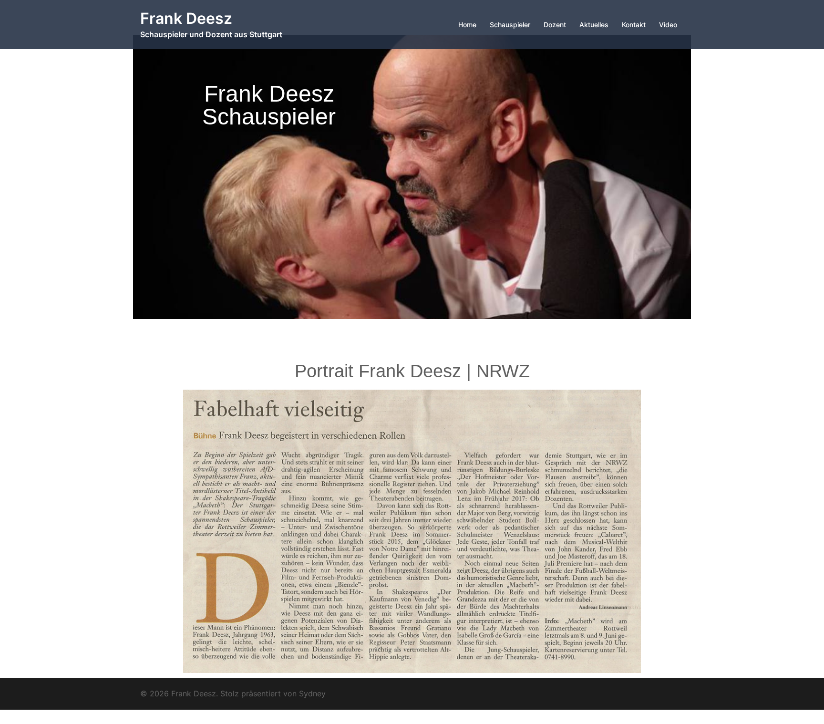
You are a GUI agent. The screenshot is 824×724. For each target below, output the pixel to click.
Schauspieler (510, 25)
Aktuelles (593, 25)
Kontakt (634, 25)
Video (668, 25)
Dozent (555, 25)
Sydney (312, 693)
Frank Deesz (186, 18)
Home (467, 25)
